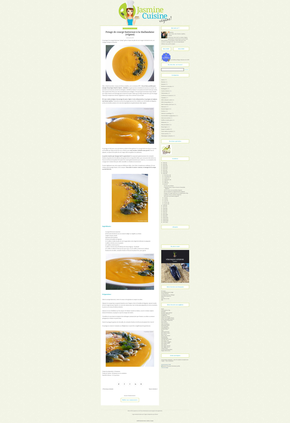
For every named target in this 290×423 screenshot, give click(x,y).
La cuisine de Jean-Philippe (168, 295)
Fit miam (163, 291)
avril (165, 199)
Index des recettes (165, 118)
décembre (166, 175)
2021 (164, 170)
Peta (162, 330)
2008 (164, 220)
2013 (164, 213)
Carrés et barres (165, 91)
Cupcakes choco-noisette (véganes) (172, 194)
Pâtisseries (163, 122)
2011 (164, 216)
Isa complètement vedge (167, 292)
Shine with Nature (165, 335)
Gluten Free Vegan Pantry (167, 317)
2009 (164, 219)
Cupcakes (163, 97)
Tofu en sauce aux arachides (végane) (173, 190)
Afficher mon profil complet (168, 44)
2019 (164, 173)
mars (165, 200)
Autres (162, 79)
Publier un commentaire (130, 400)
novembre (167, 176)
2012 (164, 214)
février (166, 202)
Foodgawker (164, 315)
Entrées (163, 111)
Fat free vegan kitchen (166, 312)
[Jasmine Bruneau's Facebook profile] (170, 366)
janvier (166, 204)
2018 (164, 205)
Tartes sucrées (164, 133)
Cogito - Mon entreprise (167, 361)
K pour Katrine (165, 293)
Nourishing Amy (165, 328)
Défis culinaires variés (166, 100)
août (165, 181)
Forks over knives (165, 316)
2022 (164, 169)
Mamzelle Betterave (166, 296)
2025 (164, 164)
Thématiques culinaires (167, 136)
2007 (164, 222)
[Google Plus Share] (130, 384)
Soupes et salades (130, 28)
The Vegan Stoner (165, 347)
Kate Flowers (164, 323)
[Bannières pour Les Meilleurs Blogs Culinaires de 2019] (175, 59)
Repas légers (164, 127)
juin (165, 184)
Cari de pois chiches (169, 185)
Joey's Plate (164, 321)
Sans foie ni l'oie (165, 298)
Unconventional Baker (166, 349)
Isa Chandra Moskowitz (167, 320)
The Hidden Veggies (166, 342)
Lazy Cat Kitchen (165, 324)
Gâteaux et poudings (166, 113)
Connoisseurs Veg (165, 310)
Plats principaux (165, 124)
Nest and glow (164, 326)
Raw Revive (164, 334)
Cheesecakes (164, 93)
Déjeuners (163, 106)
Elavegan (163, 311)
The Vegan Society (165, 345)
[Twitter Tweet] (119, 384)
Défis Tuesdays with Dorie (167, 104)
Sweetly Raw (164, 336)
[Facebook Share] (124, 384)
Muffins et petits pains (166, 120)
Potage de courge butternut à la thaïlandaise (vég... (176, 193)
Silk (162, 300)
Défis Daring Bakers (166, 102)
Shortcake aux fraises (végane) (171, 196)
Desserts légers (165, 109)
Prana (162, 297)
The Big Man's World (166, 339)
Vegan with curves (165, 350)
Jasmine (172, 32)
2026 (164, 162)
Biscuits (163, 82)
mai (165, 197)
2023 (164, 167)
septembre (167, 179)
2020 (164, 172)
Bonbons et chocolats (166, 86)
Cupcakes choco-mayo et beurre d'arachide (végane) (174, 188)
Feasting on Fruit (165, 314)
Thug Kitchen (164, 348)
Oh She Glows (164, 329)
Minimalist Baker (165, 325)
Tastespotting (164, 338)
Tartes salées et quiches (167, 131)
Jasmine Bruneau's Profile (166, 364)
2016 (164, 208)
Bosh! (162, 309)
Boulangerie (164, 88)
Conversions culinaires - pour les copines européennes (174, 359)
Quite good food (165, 331)
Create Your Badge (164, 367)
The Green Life (165, 340)
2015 (164, 210)
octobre (166, 178)
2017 (164, 207)
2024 (164, 166)
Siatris (156, 414)
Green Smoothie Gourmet (167, 319)
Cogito (145, 414)
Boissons (163, 84)
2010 (164, 217)
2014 (164, 211)
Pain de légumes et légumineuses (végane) (174, 191)
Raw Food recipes (165, 333)
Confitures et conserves (167, 95)
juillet (165, 182)
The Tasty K (164, 344)
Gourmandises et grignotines (168, 115)
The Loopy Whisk (165, 343)
